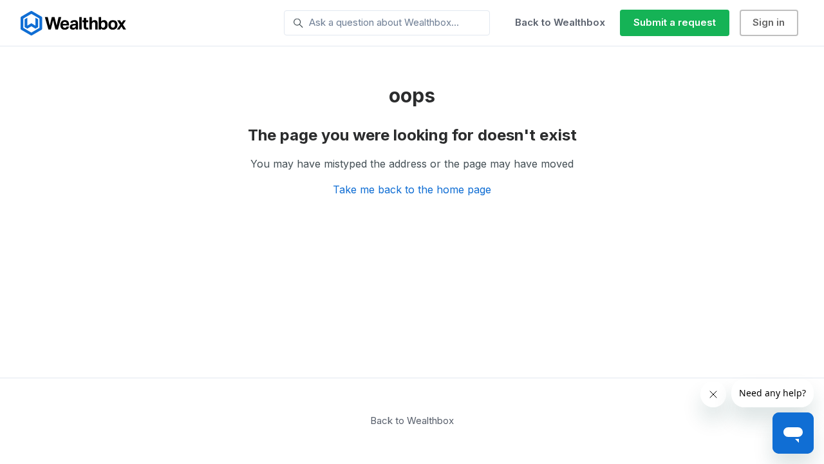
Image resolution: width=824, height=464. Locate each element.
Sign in (769, 22)
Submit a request (674, 22)
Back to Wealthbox (560, 22)
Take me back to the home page (412, 189)
